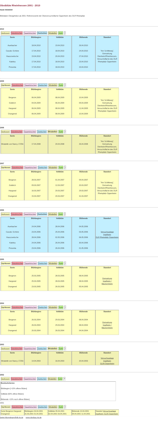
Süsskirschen (16, 33)
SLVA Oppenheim (111, 414)
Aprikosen (5, 33)
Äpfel (61, 33)
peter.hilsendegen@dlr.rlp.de (11, 418)
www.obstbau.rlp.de (33, 418)
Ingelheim (100, 414)
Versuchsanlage (109, 411)
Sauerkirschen (30, 33)
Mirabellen (53, 33)
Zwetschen (42, 85)
